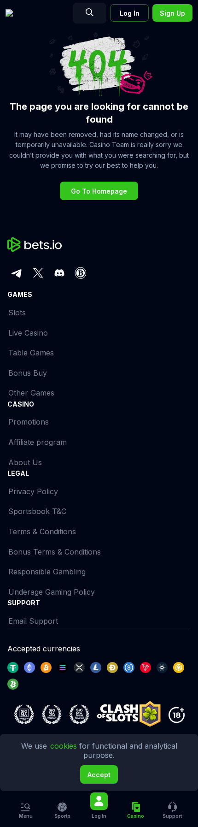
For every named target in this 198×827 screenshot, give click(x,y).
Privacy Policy (33, 491)
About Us (25, 462)
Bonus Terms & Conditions (54, 551)
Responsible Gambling (47, 571)
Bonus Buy (27, 373)
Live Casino (28, 332)
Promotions (28, 421)
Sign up (172, 13)
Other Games (31, 392)
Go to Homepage (99, 191)
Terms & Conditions (42, 531)
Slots (17, 312)
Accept (99, 775)
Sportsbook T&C (37, 511)
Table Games (31, 352)
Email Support (33, 621)
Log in (130, 13)
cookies (64, 745)
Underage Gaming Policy (51, 592)
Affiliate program (37, 442)
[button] (172, 811)
